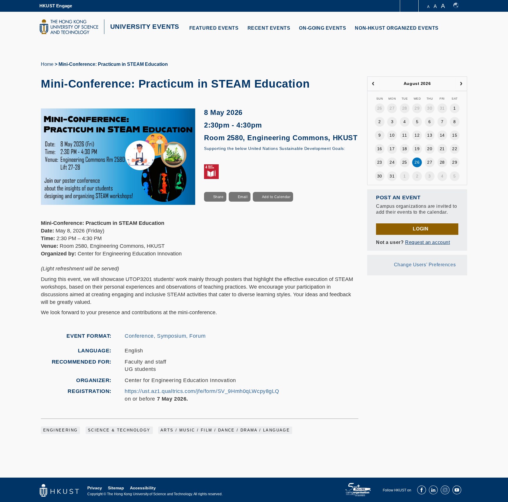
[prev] (373, 84)
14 (442, 135)
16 (379, 148)
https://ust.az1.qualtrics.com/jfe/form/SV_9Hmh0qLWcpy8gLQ (202, 391)
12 (417, 135)
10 (392, 135)
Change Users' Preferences (425, 264)
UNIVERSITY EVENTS (144, 26)
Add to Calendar (276, 197)
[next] (461, 84)
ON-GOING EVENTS (322, 28)
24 (392, 162)
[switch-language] (459, 6)
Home (47, 64)
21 (442, 148)
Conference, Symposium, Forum (165, 336)
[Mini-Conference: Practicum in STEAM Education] (118, 156)
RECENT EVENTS (269, 28)
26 (379, 108)
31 (442, 108)
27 (392, 108)
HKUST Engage (55, 5)
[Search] (459, 32)
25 (404, 162)
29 (417, 108)
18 (404, 148)
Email (243, 197)
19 (417, 148)
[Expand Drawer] (409, 6)
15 (454, 135)
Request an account (427, 242)
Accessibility (143, 488)
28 (404, 108)
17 (392, 148)
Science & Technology (119, 430)
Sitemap (116, 488)
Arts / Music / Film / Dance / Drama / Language (225, 430)
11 (404, 135)
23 (379, 162)
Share (218, 197)
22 (454, 148)
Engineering (60, 430)
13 (429, 135)
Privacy (94, 488)
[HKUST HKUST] (68, 26)
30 (429, 108)
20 (429, 148)
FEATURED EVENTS (214, 28)
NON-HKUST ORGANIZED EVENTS (397, 28)
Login (420, 228)
